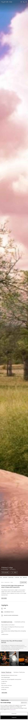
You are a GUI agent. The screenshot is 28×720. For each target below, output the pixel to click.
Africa (2, 582)
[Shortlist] (21, 2)
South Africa (7, 582)
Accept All (14, 717)
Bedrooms (11, 577)
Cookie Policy (13, 709)
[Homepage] (6, 2)
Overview (25, 702)
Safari (12, 582)
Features (5, 577)
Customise (14, 713)
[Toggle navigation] (26, 2)
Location (17, 577)
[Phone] (24, 2)
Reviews (25, 577)
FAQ (21, 577)
